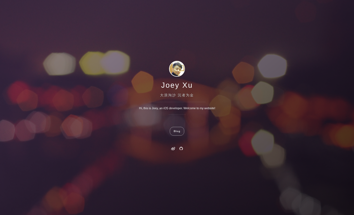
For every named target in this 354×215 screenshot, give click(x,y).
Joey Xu (177, 85)
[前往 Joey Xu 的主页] (177, 76)
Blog (177, 131)
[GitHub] (181, 149)
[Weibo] (173, 149)
